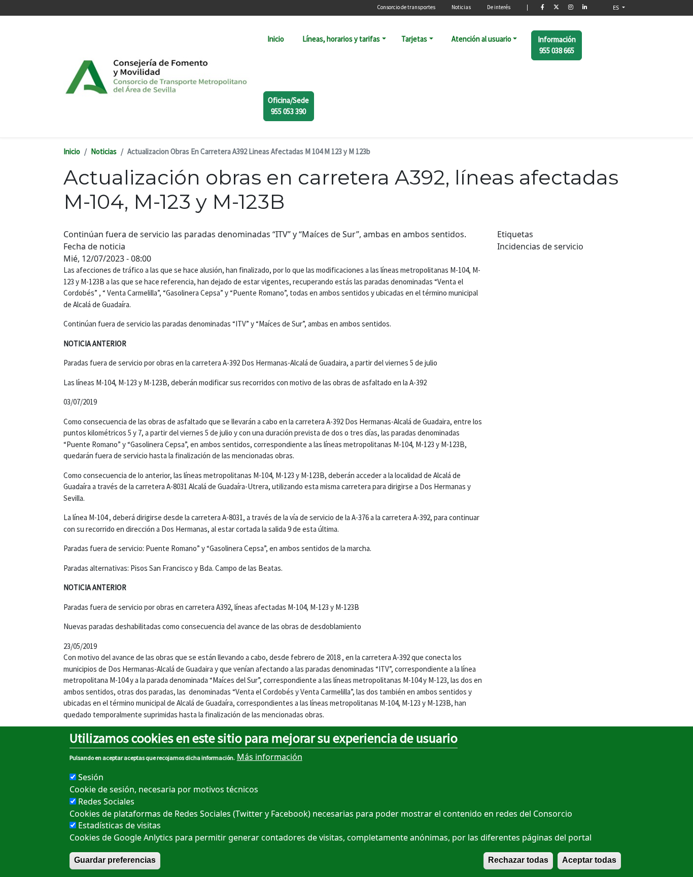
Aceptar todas (589, 860)
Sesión (90, 776)
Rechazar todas (518, 860)
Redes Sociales (106, 801)
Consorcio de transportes (406, 7)
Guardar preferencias (115, 860)
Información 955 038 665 (557, 45)
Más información (269, 756)
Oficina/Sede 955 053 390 (288, 106)
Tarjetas (414, 39)
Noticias (461, 7)
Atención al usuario (481, 39)
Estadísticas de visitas (119, 825)
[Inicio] (156, 76)
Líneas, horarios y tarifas (341, 39)
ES (616, 7)
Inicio (275, 39)
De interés (498, 7)
